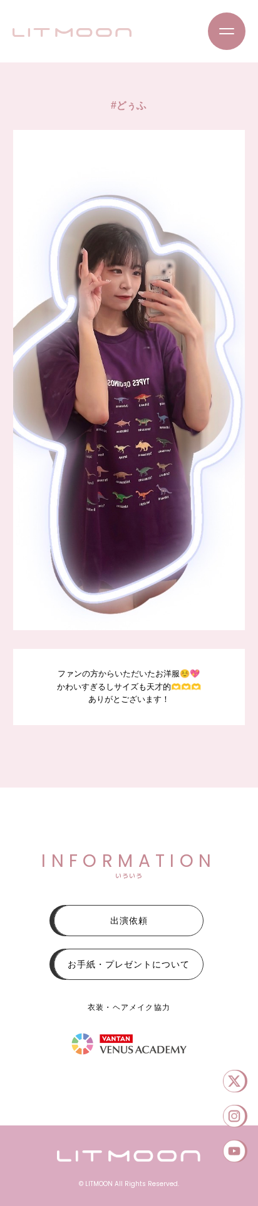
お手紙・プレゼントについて (129, 964)
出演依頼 (129, 921)
